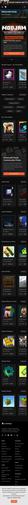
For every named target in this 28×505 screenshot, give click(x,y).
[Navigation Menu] (2, 7)
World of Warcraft (6, 448)
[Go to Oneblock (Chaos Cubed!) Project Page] (9, 405)
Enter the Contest (14, 53)
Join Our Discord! (19, 443)
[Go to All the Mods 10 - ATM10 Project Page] (9, 345)
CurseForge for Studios (20, 479)
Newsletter (17, 451)
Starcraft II (4, 454)
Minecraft (4, 446)
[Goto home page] (5, 7)
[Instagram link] (2, 435)
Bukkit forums (18, 456)
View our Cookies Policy (14, 497)
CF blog (17, 448)
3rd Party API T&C (6, 481)
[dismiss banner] (25, 2)
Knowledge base (19, 465)
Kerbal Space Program (7, 456)
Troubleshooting (19, 467)
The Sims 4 (4, 451)
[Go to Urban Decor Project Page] (9, 78)
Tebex (16, 481)
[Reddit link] (17, 435)
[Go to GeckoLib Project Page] (9, 375)
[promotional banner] (14, 2)
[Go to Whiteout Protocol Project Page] (9, 225)
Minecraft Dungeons (6, 459)
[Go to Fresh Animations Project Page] (9, 315)
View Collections (14, 173)
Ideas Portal (18, 446)
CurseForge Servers (19, 459)
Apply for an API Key (6, 478)
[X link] (14, 435)
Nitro (16, 484)
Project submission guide (6, 471)
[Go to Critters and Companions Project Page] (9, 131)
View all (23, 182)
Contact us (17, 470)
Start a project (5, 467)
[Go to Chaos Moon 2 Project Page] (9, 195)
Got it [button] (14, 501)
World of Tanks (5, 461)
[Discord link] (11, 435)
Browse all (23, 94)
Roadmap (17, 454)
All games (4, 443)
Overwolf (17, 476)
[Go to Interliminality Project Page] (9, 285)
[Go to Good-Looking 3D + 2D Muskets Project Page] (9, 255)
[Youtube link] (8, 435)
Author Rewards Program (5, 475)
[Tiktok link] (5, 435)
